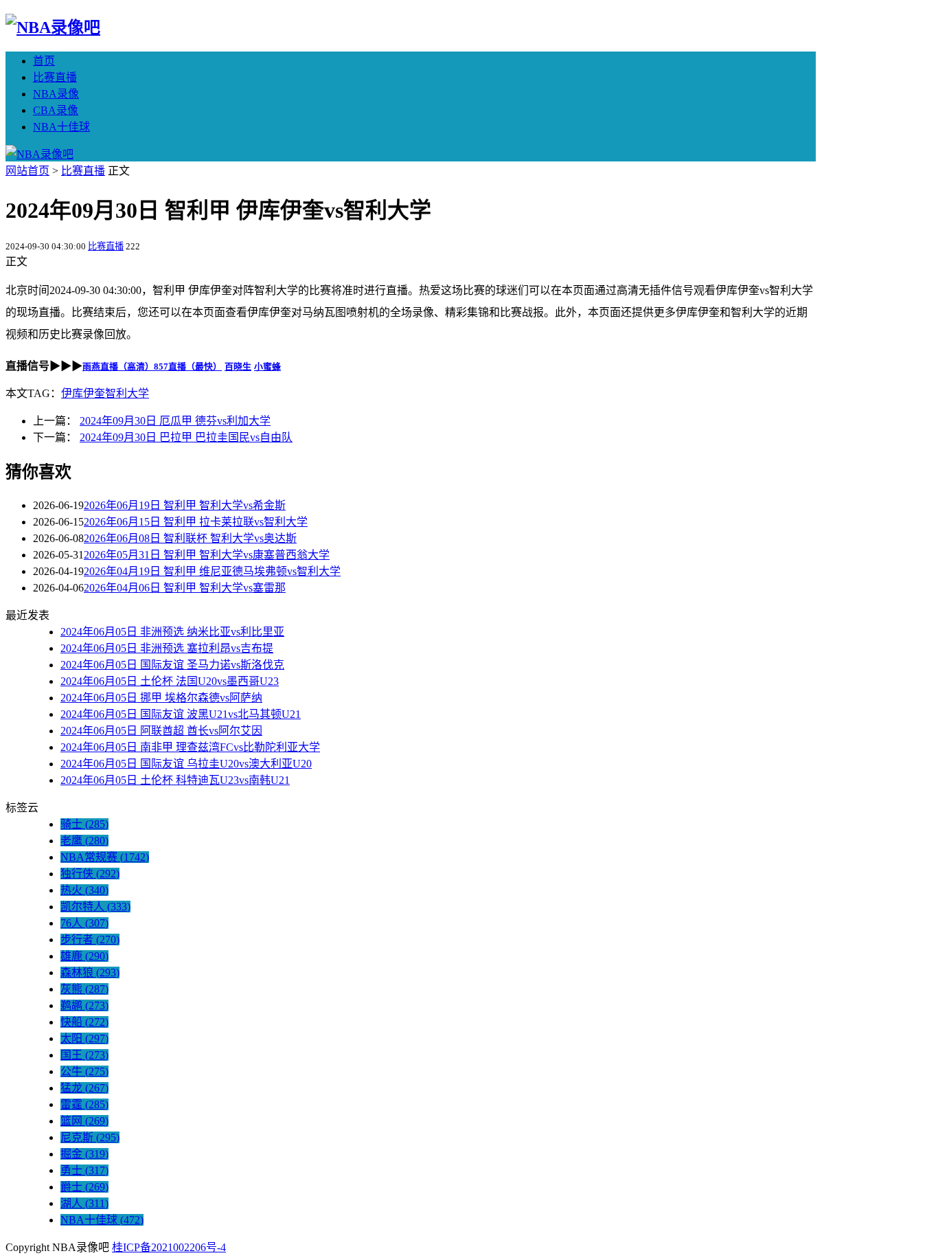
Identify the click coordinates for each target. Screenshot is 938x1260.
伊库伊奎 (83, 393)
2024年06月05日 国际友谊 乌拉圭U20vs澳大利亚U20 (186, 763)
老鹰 (84, 840)
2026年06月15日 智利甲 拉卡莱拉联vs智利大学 (196, 522)
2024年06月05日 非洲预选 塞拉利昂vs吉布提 (166, 648)
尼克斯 (89, 1137)
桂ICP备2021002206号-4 (169, 1247)
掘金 (84, 1154)
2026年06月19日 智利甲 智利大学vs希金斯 (185, 505)
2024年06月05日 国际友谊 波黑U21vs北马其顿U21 (180, 714)
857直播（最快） (188, 366)
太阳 (84, 1038)
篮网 (84, 1121)
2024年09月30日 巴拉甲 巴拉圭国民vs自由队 (186, 437)
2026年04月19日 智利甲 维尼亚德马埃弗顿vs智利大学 (212, 571)
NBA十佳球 (61, 127)
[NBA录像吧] (52, 27)
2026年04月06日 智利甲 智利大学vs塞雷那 (185, 588)
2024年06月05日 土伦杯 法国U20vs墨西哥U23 (169, 681)
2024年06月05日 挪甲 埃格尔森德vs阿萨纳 (161, 698)
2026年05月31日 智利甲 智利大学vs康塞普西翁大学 (207, 555)
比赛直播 (55, 77)
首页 (44, 61)
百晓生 (238, 366)
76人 (84, 923)
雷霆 (84, 1104)
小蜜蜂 (267, 366)
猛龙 (84, 1088)
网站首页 (27, 171)
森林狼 (89, 972)
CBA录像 (55, 110)
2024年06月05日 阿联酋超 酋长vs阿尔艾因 (161, 730)
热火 (84, 890)
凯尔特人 (95, 906)
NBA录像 (56, 94)
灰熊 (84, 989)
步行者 (89, 939)
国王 (84, 1055)
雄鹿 (84, 956)
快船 (84, 1022)
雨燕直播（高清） (118, 366)
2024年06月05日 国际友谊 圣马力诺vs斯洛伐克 (172, 665)
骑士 (84, 824)
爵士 (84, 1187)
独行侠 (89, 873)
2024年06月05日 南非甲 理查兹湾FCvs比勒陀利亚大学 (190, 747)
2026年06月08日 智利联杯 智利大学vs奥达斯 (190, 538)
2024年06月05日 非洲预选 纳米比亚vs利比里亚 (172, 632)
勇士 (84, 1170)
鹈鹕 (84, 1005)
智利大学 (127, 393)
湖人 (84, 1203)
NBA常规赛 (104, 857)
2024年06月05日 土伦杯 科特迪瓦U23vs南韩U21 (175, 780)
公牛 (84, 1071)
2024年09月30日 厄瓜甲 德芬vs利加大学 (175, 421)
